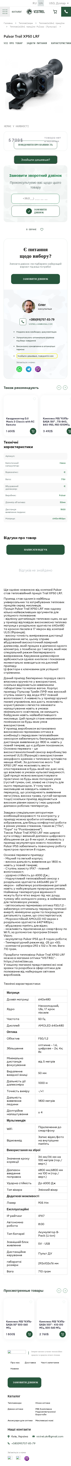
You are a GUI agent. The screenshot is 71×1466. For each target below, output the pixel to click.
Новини (15, 1368)
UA (41, 3)
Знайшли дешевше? (35, 159)
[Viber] (38, 369)
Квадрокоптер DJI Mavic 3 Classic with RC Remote (20, 421)
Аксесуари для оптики (20, 1420)
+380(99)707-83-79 (23, 1443)
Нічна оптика (43, 1403)
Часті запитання (50, 1362)
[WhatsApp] (19, 369)
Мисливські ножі (44, 1420)
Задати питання (37, 43)
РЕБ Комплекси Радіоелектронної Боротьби (46, 1412)
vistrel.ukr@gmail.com (40, 324)
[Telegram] (28, 369)
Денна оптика (15, 1409)
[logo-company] (35, 13)
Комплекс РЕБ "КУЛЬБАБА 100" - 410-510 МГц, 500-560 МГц (52, 1324)
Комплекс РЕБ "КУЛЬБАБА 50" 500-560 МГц (19, 1324)
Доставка (30, 1362)
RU (35, 3)
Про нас (15, 1362)
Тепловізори (14, 1403)
